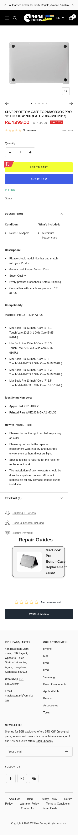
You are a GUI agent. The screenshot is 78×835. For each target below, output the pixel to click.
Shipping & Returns (24, 512)
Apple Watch (51, 691)
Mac (45, 655)
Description (14, 213)
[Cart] (71, 18)
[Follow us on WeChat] (33, 778)
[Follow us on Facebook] (10, 778)
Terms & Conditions (58, 803)
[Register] (66, 751)
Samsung (49, 677)
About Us (14, 798)
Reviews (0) (13, 498)
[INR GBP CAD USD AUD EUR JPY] (60, 17)
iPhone (47, 648)
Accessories (50, 705)
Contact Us (28, 808)
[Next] (71, 103)
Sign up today (44, 740)
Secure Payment (22, 532)
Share (8, 198)
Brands (47, 698)
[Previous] (7, 103)
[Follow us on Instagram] (22, 778)
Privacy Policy (48, 798)
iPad (46, 662)
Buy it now (39, 179)
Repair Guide (49, 808)
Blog (30, 798)
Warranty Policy (29, 803)
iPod (46, 669)
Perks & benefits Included (28, 522)
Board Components (54, 684)
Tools (46, 712)
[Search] (15, 18)
